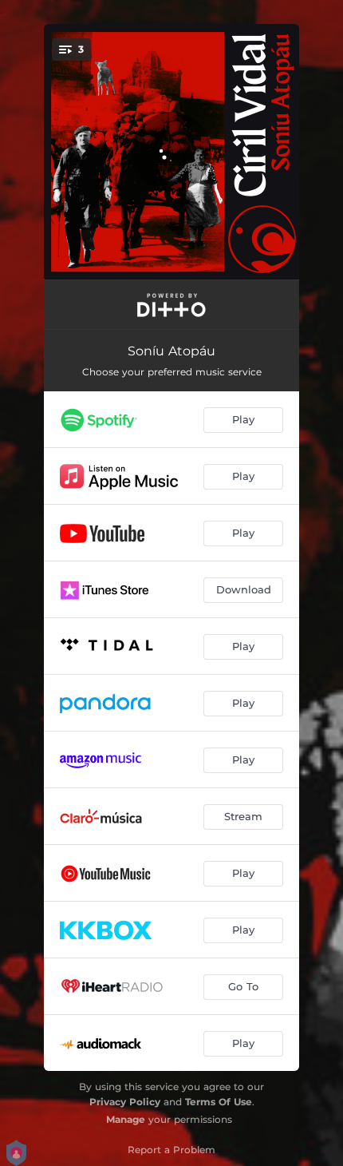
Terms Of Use (218, 1102)
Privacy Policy (124, 1102)
